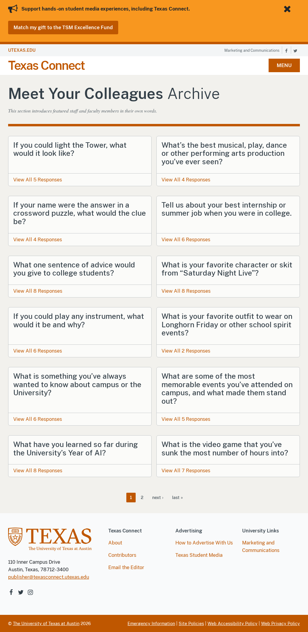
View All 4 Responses (186, 180)
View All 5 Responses (37, 180)
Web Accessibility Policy (232, 623)
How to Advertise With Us (204, 543)
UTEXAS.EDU (21, 50)
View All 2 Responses (186, 351)
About (115, 543)
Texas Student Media (199, 555)
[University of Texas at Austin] (50, 542)
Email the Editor (126, 567)
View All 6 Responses (186, 239)
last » (177, 497)
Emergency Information (151, 623)
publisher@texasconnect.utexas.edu (48, 577)
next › (157, 497)
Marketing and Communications (251, 50)
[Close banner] (288, 9)
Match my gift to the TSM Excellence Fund (63, 27)
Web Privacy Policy (280, 623)
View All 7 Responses (186, 470)
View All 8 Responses (37, 291)
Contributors (122, 555)
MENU (284, 65)
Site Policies (191, 623)
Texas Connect (46, 65)
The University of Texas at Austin (46, 623)
